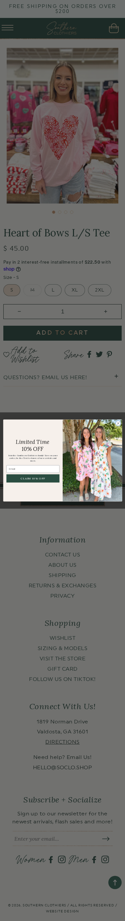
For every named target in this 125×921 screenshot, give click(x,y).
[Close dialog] (118, 423)
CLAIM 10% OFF (32, 478)
